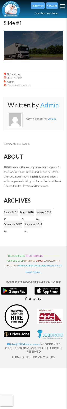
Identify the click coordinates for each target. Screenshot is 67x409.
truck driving (16, 255)
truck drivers (34, 255)
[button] (38, 5)
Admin (10, 81)
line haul (29, 260)
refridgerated (15, 260)
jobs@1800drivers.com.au (25, 344)
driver (39, 260)
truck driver (51, 255)
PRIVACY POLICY (44, 357)
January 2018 (43, 212)
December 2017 (13, 224)
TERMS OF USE (21, 357)
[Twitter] (30, 299)
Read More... (33, 272)
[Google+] (40, 299)
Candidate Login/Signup (46, 13)
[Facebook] (26, 299)
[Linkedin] (35, 299)
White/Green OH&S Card (32, 265)
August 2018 (11, 212)
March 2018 (27, 212)
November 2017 (33, 224)
